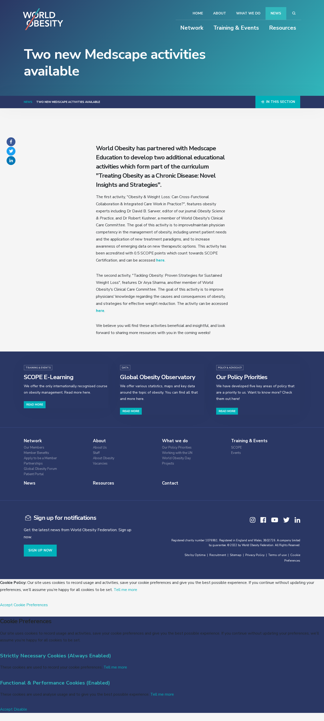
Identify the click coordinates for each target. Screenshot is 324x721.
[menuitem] (54, 447)
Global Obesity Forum (40, 469)
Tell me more (125, 589)
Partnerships (33, 464)
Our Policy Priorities (177, 448)
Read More (34, 404)
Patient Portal (34, 474)
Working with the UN (177, 453)
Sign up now (40, 550)
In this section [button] (280, 102)
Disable (20, 709)
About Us (100, 448)
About (219, 13)
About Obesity (103, 458)
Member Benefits (36, 453)
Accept (6, 604)
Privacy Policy (255, 555)
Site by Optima (195, 555)
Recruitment (217, 555)
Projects (168, 464)
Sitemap (235, 555)
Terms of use (277, 555)
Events (236, 453)
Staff (96, 453)
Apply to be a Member (40, 458)
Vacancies (100, 464)
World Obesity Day (176, 458)
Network (191, 28)
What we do (248, 13)
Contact (170, 483)
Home (198, 13)
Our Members (34, 448)
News (276, 13)
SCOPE (236, 448)
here (160, 260)
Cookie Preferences (31, 604)
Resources (282, 28)
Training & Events (236, 28)
